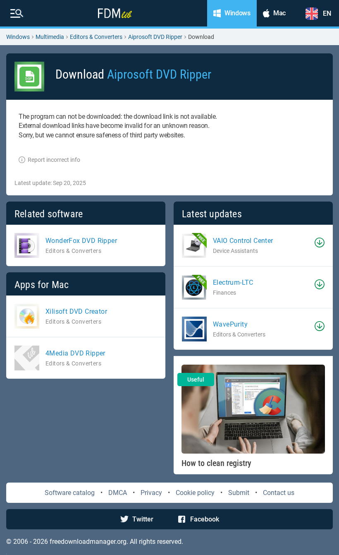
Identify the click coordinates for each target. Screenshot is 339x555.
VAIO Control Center (243, 241)
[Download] (320, 242)
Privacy (151, 493)
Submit (238, 493)
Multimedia (50, 37)
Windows (18, 37)
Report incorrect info (54, 159)
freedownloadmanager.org (88, 541)
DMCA (117, 493)
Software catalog (70, 493)
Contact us (278, 493)
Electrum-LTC (233, 282)
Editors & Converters (96, 37)
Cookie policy (195, 493)
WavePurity (230, 324)
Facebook (204, 519)
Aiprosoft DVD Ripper (155, 37)
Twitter (142, 519)
